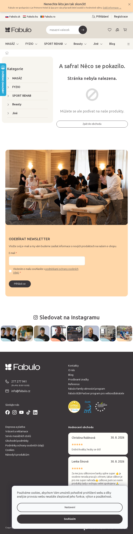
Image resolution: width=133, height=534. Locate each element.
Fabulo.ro (48, 16)
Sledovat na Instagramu (68, 317)
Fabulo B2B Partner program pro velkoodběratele (95, 393)
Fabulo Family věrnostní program (85, 388)
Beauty (15, 104)
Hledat (81, 30)
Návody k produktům (16, 454)
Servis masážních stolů (17, 435)
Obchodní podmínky (15, 440)
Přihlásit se (18, 283)
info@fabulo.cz (19, 390)
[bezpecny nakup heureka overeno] (73, 406)
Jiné (13, 113)
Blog (69, 374)
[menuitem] (11, 43)
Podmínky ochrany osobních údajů (23, 445)
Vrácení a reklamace (15, 431)
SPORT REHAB (20, 95)
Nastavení (67, 507)
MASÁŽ (16, 78)
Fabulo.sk (13, 16)
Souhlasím (67, 519)
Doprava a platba (14, 426)
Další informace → (111, 7)
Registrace (119, 16)
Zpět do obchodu (90, 124)
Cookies (8, 449)
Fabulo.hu (31, 16)
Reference (72, 383)
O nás (70, 369)
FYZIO (15, 87)
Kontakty (72, 365)
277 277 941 (17, 381)
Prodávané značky (77, 379)
